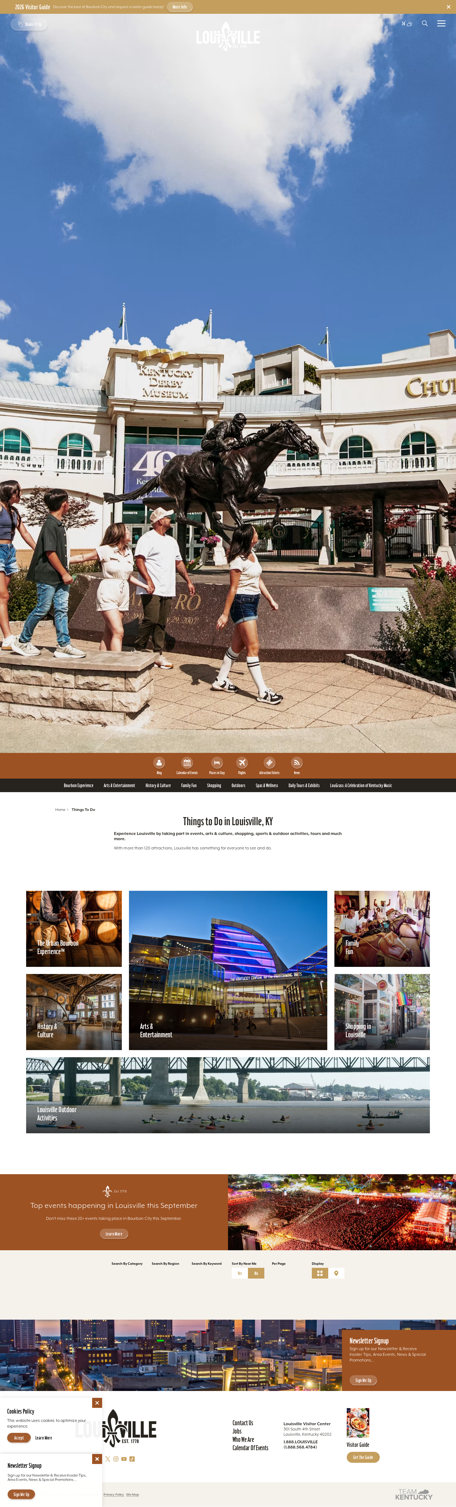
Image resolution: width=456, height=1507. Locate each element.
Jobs (237, 1431)
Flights (242, 772)
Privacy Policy (114, 1494)
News (297, 772)
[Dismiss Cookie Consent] (97, 1403)
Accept (19, 1437)
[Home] (228, 36)
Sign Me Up (363, 1380)
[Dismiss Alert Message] (449, 7)
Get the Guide (363, 1457)
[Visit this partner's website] (414, 1494)
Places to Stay (217, 772)
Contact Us (243, 1423)
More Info (180, 7)
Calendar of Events (187, 772)
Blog (159, 772)
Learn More (114, 1233)
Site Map (132, 1494)
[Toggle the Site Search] (425, 23)
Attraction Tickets (269, 772)
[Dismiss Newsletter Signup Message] (97, 1459)
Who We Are (243, 1439)
